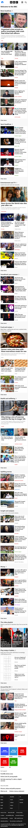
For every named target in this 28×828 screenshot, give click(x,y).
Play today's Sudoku (7, 650)
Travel (11, 799)
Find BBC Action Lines (7, 773)
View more (4, 120)
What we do (4, 791)
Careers (11, 818)
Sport (2, 802)
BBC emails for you (19, 818)
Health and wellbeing (8, 398)
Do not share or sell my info (16, 821)
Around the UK (6, 687)
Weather (21, 799)
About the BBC (11, 812)
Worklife (12, 796)
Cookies (2, 815)
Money (3, 567)
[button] (22, 2)
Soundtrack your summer (9, 274)
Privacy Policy (19, 812)
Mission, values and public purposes (11, 788)
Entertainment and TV (8, 183)
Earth (2, 805)
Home (2, 796)
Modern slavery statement (16, 791)
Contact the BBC (4, 818)
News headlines (6, 11)
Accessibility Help (10, 815)
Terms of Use (3, 812)
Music (11, 808)
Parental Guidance (19, 815)
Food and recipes (6, 327)
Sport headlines (6, 124)
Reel (2, 808)
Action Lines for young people (9, 776)
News (2, 799)
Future (11, 805)
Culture (11, 802)
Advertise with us (4, 821)
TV (20, 796)
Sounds (21, 802)
